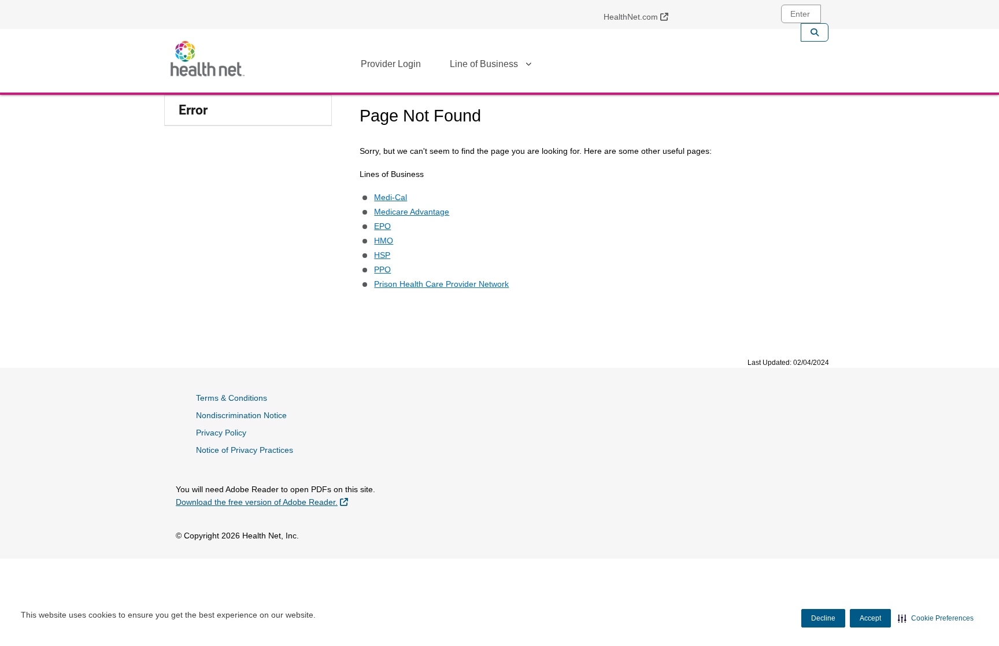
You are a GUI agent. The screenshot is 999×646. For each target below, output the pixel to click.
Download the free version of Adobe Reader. (262, 502)
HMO (383, 240)
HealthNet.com (640, 16)
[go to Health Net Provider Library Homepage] (207, 59)
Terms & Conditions (231, 398)
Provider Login (391, 64)
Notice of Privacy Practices (244, 450)
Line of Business (484, 64)
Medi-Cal (390, 197)
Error (193, 110)
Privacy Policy (221, 432)
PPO (382, 269)
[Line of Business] (528, 66)
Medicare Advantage (411, 211)
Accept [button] (870, 618)
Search (814, 32)
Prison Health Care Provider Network (441, 284)
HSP (382, 255)
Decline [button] (823, 618)
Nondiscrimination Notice (241, 415)
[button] (936, 618)
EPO (382, 226)
